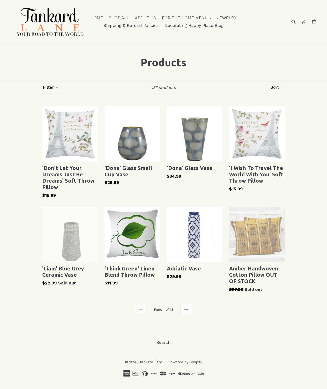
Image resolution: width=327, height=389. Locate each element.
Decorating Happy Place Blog (194, 25)
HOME (97, 17)
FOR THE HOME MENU (185, 17)
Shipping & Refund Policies (131, 25)
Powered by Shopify (185, 362)
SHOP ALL (119, 17)
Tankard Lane (151, 362)
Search (163, 342)
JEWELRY (226, 17)
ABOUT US (145, 17)
